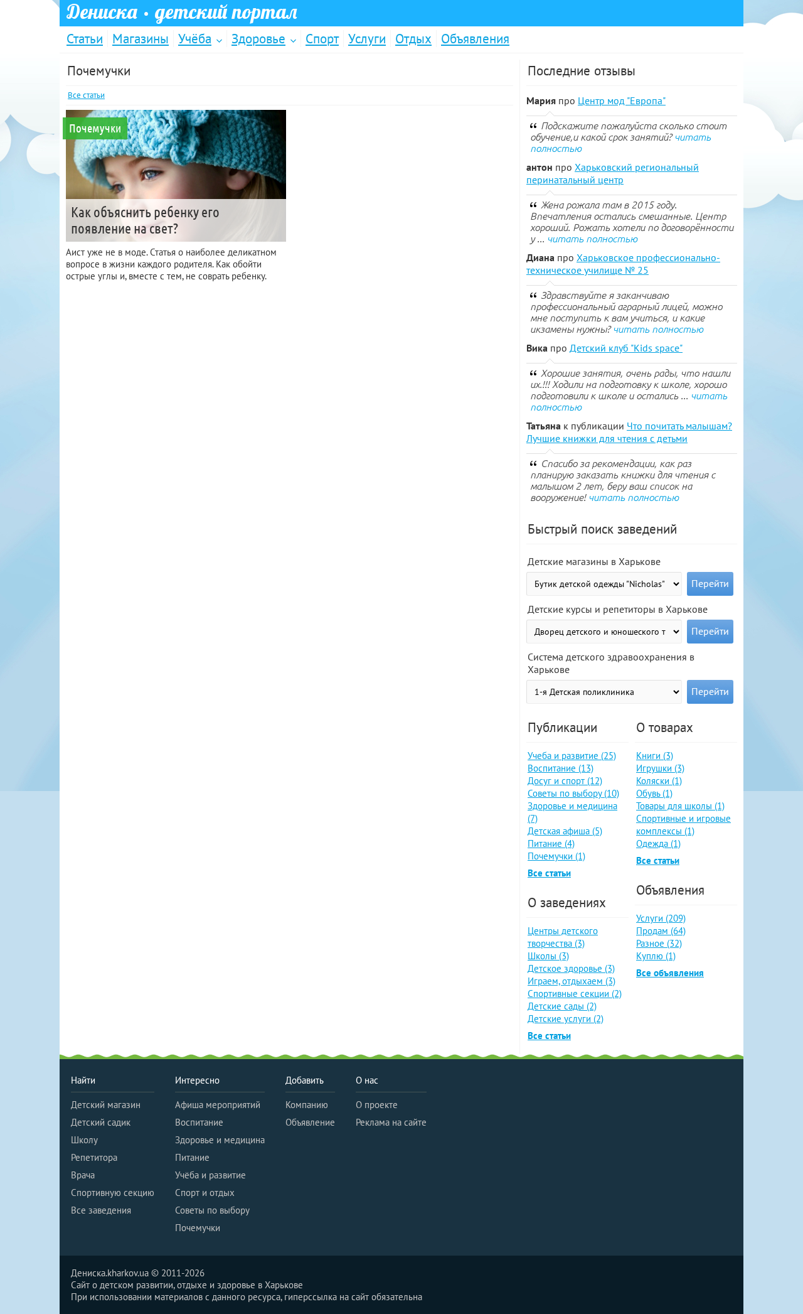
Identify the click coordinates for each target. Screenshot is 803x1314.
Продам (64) (661, 931)
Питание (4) (551, 843)
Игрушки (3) (660, 768)
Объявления (475, 38)
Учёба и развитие (210, 1175)
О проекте (377, 1105)
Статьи (84, 38)
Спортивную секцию (112, 1192)
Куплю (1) (656, 956)
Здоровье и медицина (220, 1140)
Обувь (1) (654, 793)
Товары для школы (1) (680, 806)
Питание (192, 1157)
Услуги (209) (661, 918)
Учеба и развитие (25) (572, 756)
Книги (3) (654, 756)
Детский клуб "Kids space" (626, 348)
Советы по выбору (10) (573, 793)
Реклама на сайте (391, 1122)
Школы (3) (548, 956)
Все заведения (101, 1210)
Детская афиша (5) (565, 831)
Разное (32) (659, 943)
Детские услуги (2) (566, 1019)
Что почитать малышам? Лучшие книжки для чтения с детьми (629, 431)
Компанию (306, 1105)
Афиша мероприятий (217, 1105)
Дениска (182, 12)
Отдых (413, 38)
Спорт (322, 38)
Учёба (194, 38)
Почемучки (197, 1228)
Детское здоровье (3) (571, 968)
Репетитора (94, 1157)
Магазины (140, 38)
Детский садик (100, 1122)
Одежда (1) (658, 843)
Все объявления (670, 973)
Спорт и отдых (205, 1192)
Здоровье (258, 38)
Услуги (367, 38)
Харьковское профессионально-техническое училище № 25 (623, 263)
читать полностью (592, 238)
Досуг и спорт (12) (565, 781)
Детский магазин (106, 1105)
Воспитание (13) (560, 768)
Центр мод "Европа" (622, 100)
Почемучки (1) (556, 856)
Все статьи (86, 95)
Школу (84, 1140)
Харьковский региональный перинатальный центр (612, 173)
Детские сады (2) (562, 1006)
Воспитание (199, 1122)
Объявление (310, 1122)
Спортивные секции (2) (575, 993)
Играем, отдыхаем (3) (571, 981)
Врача (83, 1175)
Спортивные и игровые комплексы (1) (683, 824)
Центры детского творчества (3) (563, 937)
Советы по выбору (212, 1210)
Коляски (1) (659, 781)
